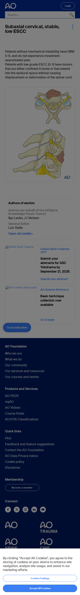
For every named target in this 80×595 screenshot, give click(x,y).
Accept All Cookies (40, 588)
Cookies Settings (40, 578)
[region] (40, 571)
